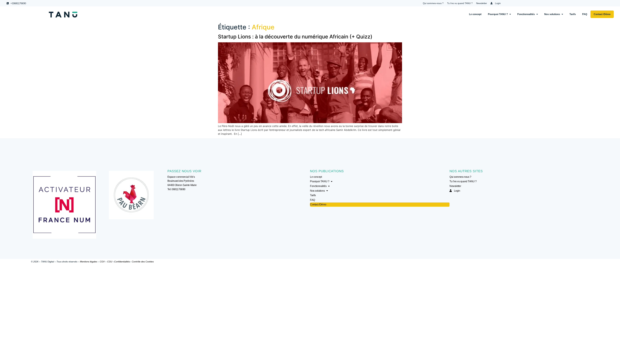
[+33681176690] (7, 3)
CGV (102, 261)
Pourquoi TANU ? (498, 14)
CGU (109, 261)
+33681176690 (18, 3)
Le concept (475, 14)
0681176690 (178, 189)
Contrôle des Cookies (143, 261)
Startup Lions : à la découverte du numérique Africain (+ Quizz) (295, 36)
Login (496, 3)
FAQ (584, 14)
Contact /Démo (602, 14)
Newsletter (481, 3)
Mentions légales (88, 261)
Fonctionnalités (526, 14)
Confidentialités (122, 261)
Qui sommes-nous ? (433, 3)
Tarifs (572, 14)
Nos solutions (552, 14)
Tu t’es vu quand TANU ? (460, 3)
